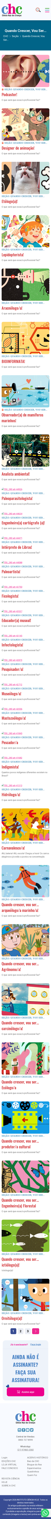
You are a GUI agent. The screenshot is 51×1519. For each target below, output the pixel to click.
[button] (45, 1513)
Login (4, 1457)
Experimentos (34, 1468)
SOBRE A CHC (9, 1485)
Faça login (35, 1344)
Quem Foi (32, 1475)
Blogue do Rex (34, 1464)
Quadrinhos (33, 1471)
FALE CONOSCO (10, 1468)
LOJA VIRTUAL (9, 1464)
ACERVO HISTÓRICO (37, 1457)
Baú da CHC (33, 1461)
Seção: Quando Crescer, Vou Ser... (25, 89)
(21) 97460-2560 (25, 1450)
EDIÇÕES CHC (9, 1461)
